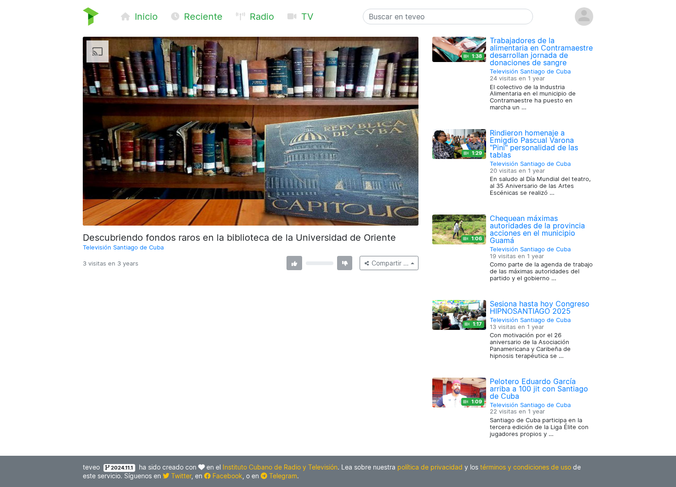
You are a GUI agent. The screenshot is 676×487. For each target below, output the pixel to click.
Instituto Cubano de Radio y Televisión (280, 467)
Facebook (226, 476)
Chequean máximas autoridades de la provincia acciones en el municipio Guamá (537, 229)
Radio (260, 16)
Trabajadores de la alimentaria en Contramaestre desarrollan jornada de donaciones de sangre (541, 51)
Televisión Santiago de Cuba (123, 247)
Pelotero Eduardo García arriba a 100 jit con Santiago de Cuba (539, 389)
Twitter (180, 476)
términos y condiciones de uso (525, 467)
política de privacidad (430, 467)
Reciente (202, 16)
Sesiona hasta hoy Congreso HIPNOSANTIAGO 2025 (540, 307)
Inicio (145, 16)
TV (306, 16)
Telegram (282, 476)
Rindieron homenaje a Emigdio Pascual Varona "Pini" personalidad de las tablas (534, 143)
